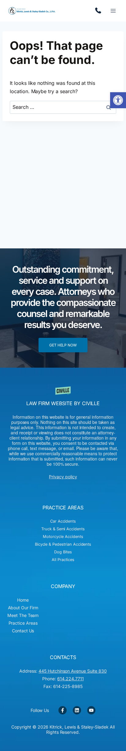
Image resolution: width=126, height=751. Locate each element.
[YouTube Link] (91, 710)
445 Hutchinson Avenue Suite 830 (73, 671)
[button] (118, 100)
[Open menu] (113, 10)
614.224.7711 (99, 11)
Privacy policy (63, 476)
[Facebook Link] (62, 710)
